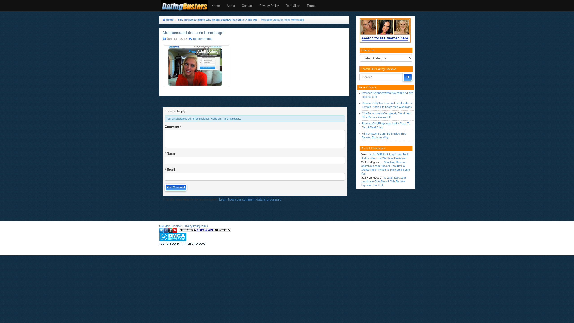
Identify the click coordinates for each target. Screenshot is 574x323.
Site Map (164, 226)
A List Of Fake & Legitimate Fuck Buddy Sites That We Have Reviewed (385, 156)
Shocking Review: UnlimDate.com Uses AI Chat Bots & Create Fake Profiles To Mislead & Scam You (385, 167)
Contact (247, 5)
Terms (311, 5)
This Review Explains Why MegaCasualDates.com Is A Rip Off (217, 19)
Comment (173, 126)
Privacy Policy (269, 5)
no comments (202, 38)
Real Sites (293, 5)
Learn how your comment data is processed (250, 199)
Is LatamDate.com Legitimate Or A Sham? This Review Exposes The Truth (383, 181)
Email (170, 169)
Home (215, 5)
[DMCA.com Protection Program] (172, 236)
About (231, 5)
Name (170, 153)
